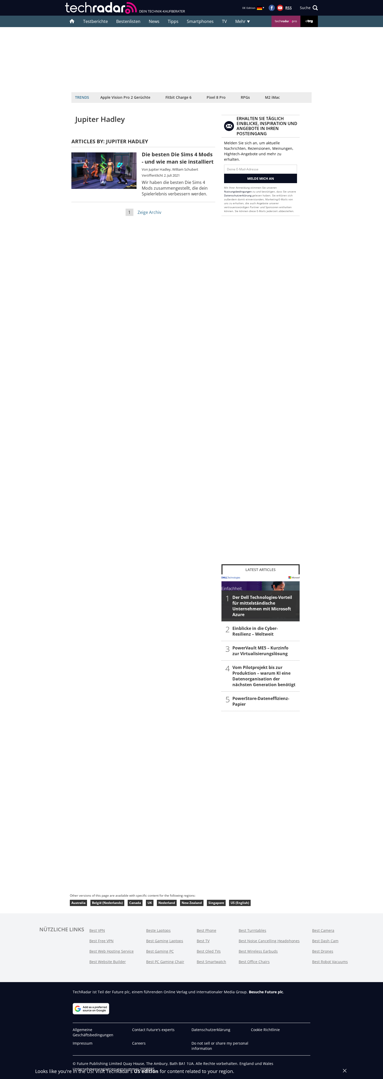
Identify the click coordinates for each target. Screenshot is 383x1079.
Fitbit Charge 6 (178, 97)
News (154, 21)
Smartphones (200, 21)
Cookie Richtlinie (265, 1029)
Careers (139, 1043)
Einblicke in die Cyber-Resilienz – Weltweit (255, 631)
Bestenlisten (128, 21)
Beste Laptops (158, 930)
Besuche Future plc (266, 991)
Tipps (173, 21)
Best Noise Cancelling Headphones (269, 940)
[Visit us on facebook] (272, 8)
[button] (309, 7)
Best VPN (97, 930)
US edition (146, 1071)
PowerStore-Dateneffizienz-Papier (260, 701)
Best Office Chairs (254, 961)
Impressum (82, 1043)
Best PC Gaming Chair (165, 961)
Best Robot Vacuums (330, 961)
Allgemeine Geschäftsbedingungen (93, 1032)
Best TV (203, 940)
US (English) (240, 903)
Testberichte (95, 21)
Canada (135, 903)
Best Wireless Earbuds (258, 951)
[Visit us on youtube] (280, 8)
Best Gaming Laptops (164, 940)
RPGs (245, 97)
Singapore (216, 903)
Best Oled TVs (209, 951)
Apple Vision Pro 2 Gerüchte (125, 97)
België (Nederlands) (107, 903)
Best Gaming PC (160, 951)
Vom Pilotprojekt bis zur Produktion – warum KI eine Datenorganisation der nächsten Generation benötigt (263, 676)
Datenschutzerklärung (237, 195)
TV (224, 21)
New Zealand (192, 903)
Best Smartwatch (211, 961)
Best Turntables (252, 930)
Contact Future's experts (153, 1029)
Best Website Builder (107, 961)
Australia (78, 903)
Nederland (166, 903)
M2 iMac (272, 97)
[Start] (72, 21)
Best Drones (322, 951)
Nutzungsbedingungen (238, 191)
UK (149, 903)
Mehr (241, 21)
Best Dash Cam (325, 940)
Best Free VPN (101, 940)
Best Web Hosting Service (111, 951)
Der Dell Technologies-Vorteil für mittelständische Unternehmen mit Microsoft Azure (262, 605)
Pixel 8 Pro (216, 97)
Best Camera (323, 930)
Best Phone (206, 930)
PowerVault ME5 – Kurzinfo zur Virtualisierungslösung (260, 650)
